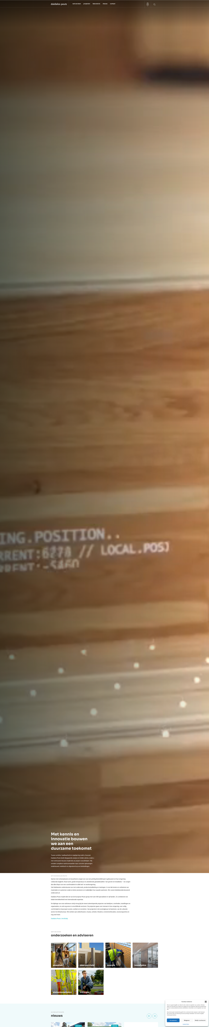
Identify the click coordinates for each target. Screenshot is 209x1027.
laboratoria (96, 4)
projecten (86, 4)
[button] (206, 1002)
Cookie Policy (186, 1024)
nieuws (105, 4)
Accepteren (173, 1020)
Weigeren (187, 1020)
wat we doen (76, 4)
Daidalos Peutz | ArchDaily (59, 918)
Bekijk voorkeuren (200, 1020)
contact (112, 4)
